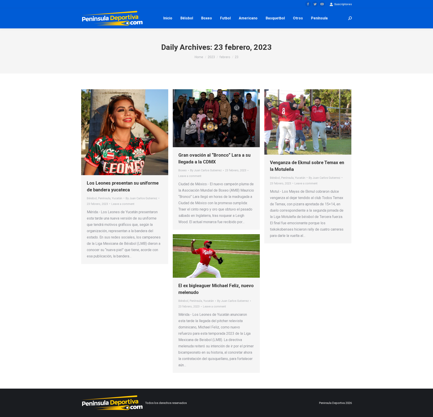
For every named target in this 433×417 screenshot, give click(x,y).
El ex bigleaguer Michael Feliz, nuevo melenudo (216, 289)
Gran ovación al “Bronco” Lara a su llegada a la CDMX (214, 158)
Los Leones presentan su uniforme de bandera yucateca (123, 186)
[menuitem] (167, 18)
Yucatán (117, 198)
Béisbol (92, 198)
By (141, 198)
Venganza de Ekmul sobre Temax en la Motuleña (307, 166)
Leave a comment (122, 204)
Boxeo (182, 170)
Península (104, 198)
